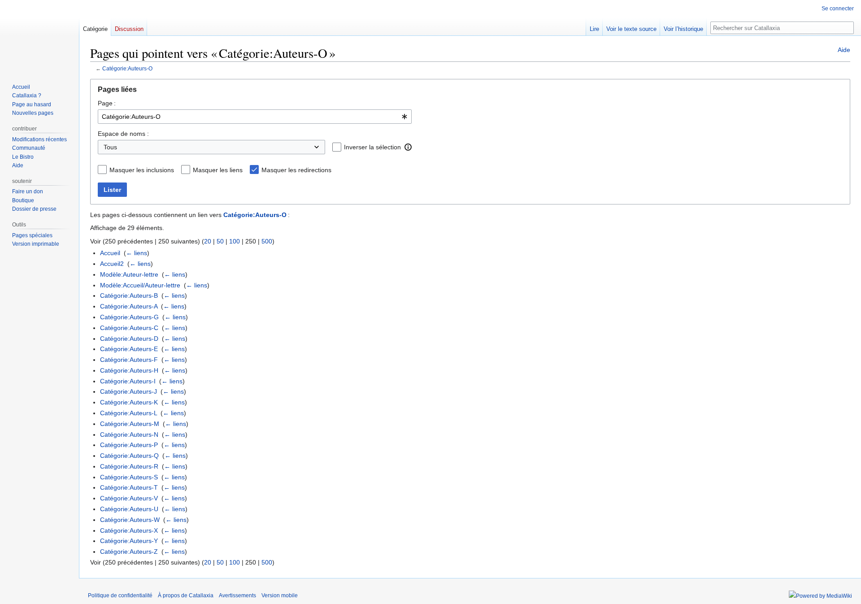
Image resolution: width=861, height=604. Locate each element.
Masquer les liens (218, 170)
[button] (408, 147)
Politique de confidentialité (120, 595)
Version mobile (279, 595)
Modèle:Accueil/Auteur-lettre (140, 285)
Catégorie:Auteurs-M (129, 423)
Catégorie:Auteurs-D (129, 338)
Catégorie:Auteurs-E (129, 348)
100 (234, 241)
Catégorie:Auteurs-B (129, 295)
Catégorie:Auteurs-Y (129, 540)
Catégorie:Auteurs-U (129, 509)
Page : (107, 103)
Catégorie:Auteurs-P (129, 444)
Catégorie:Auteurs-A (128, 306)
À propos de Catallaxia (185, 595)
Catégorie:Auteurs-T (129, 487)
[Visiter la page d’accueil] (39, 36)
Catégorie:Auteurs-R (129, 466)
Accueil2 (112, 263)
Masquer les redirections (296, 170)
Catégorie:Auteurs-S (129, 477)
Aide (844, 49)
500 (266, 241)
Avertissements (237, 595)
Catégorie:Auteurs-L (128, 413)
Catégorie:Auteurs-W (130, 519)
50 (220, 241)
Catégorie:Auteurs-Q (129, 455)
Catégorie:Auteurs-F (129, 359)
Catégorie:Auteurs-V (129, 498)
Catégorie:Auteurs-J (128, 391)
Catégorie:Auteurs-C (129, 327)
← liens (136, 252)
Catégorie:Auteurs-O (127, 68)
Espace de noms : (123, 133)
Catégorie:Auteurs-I (128, 381)
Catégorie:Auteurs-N (129, 434)
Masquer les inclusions (141, 170)
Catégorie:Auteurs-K (129, 402)
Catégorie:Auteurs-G (129, 317)
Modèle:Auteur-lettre (129, 274)
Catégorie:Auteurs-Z (129, 551)
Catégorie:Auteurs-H (129, 370)
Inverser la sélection (372, 147)
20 (207, 241)
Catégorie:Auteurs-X (129, 530)
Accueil (110, 252)
